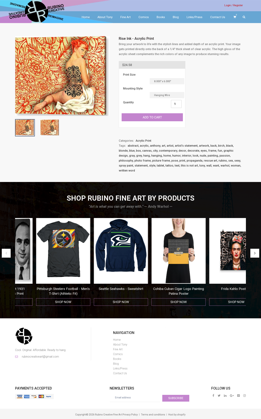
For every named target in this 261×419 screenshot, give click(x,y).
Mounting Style (133, 88)
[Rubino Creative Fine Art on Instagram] (244, 395)
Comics (143, 17)
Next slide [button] (254, 253)
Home (86, 17)
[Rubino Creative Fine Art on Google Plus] (232, 395)
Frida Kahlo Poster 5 (159, 289)
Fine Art (125, 17)
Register (238, 5)
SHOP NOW (44, 302)
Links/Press (194, 17)
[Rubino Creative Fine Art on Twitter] (219, 395)
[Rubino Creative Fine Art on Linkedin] (225, 395)
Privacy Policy (130, 414)
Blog (176, 17)
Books (161, 17)
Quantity (128, 102)
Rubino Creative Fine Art (108, 414)
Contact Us (217, 17)
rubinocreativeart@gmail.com (40, 356)
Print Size (129, 74)
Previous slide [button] (6, 253)
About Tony (105, 17)
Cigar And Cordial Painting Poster (217, 289)
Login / (228, 5)
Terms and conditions (153, 414)
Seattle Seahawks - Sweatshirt (44, 289)
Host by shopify (177, 414)
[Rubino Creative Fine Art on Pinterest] (238, 395)
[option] (44, 262)
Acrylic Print (143, 140)
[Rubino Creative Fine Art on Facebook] (213, 395)
